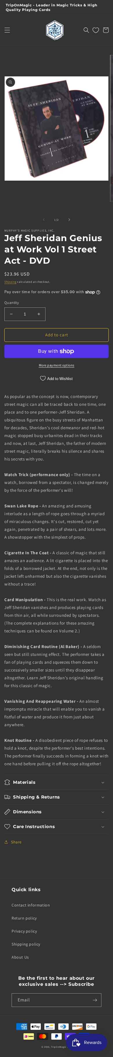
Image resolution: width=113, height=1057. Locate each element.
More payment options (56, 365)
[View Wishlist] (96, 30)
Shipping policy (26, 944)
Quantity (11, 302)
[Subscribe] (94, 1000)
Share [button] (16, 842)
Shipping (10, 282)
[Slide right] (69, 219)
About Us (20, 957)
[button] (7, 30)
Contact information (31, 905)
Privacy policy (24, 931)
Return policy (24, 918)
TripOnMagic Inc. (61, 1046)
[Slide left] (43, 219)
